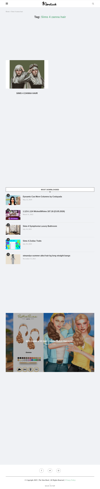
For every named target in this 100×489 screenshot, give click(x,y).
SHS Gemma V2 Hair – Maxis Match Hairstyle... (50, 341)
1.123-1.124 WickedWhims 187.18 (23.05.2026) (44, 211)
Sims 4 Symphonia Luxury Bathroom (40, 226)
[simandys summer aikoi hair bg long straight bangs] (13, 259)
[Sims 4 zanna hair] (27, 74)
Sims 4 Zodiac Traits (32, 241)
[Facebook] (41, 470)
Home (8, 11)
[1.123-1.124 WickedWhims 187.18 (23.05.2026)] (13, 215)
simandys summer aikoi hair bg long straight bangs (46, 256)
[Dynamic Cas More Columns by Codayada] (13, 200)
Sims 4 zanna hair (27, 93)
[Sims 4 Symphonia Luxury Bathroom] (13, 230)
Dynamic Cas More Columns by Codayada (42, 197)
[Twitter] (50, 470)
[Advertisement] (50, 39)
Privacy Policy (70, 480)
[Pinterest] (58, 470)
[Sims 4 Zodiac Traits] (13, 244)
